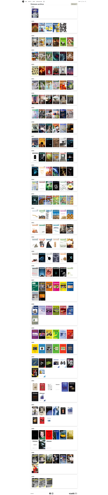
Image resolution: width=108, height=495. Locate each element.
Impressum (32, 493)
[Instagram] (52, 493)
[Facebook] (50, 493)
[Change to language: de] (83, 1)
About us (29, 1)
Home (26, 1)
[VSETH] (73, 493)
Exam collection (39, 1)
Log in (79, 1)
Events (34, 1)
